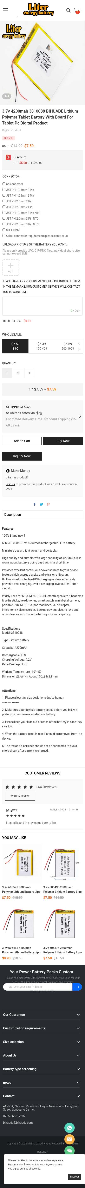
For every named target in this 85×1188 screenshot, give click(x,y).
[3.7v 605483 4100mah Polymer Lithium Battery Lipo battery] (22, 924)
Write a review (20, 796)
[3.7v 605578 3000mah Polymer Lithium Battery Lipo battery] (22, 863)
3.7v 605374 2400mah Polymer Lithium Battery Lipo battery (62, 950)
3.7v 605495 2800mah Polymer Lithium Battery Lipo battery (62, 889)
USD (4, 146)
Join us (10, 484)
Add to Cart (22, 441)
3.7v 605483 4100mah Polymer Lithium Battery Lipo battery (21, 950)
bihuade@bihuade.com (18, 1123)
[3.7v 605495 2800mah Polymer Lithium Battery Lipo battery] (63, 863)
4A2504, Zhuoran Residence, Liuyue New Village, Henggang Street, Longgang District (41, 1108)
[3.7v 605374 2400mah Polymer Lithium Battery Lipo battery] (63, 924)
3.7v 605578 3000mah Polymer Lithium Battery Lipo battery (21, 889)
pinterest (48, 504)
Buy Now (63, 441)
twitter (41, 504)
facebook (35, 504)
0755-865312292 (14, 1116)
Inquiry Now (22, 456)
